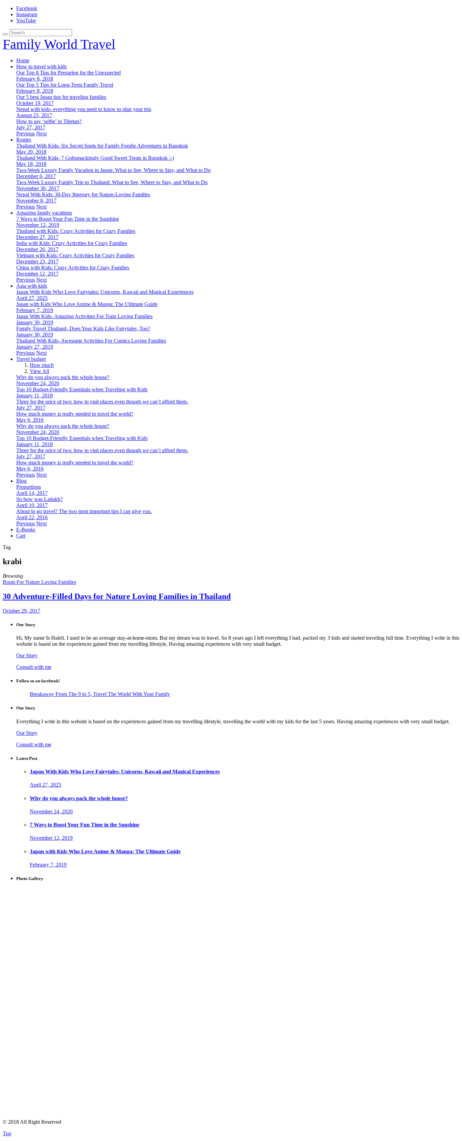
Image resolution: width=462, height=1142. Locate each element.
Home (22, 60)
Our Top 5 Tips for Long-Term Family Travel (64, 85)
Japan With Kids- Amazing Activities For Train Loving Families (84, 316)
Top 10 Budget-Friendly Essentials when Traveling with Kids (81, 389)
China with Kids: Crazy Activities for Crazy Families (72, 267)
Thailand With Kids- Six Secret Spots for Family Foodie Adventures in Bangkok (102, 146)
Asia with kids (31, 286)
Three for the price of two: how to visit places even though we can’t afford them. (102, 401)
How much (42, 365)
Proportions (28, 487)
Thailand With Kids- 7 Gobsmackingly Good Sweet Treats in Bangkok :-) (95, 158)
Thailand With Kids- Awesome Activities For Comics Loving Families (91, 341)
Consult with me (33, 667)
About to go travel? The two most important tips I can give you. (84, 511)
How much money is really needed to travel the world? (74, 414)
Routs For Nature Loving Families (39, 582)
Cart (20, 536)
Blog (21, 481)
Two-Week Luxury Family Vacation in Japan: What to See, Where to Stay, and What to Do (113, 170)
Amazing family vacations (44, 213)
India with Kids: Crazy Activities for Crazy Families (71, 243)
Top (7, 1133)
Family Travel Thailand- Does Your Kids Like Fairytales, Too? (83, 328)
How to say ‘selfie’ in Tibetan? (49, 121)
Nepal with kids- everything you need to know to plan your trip (83, 109)
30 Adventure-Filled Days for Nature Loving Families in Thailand (117, 596)
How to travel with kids (41, 66)
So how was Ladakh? (39, 499)
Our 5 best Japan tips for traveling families (61, 97)
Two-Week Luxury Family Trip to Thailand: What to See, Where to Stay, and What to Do (112, 182)
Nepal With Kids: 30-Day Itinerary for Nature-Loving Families (83, 194)
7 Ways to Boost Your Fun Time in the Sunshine (67, 219)
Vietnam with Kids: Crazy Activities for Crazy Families (75, 255)
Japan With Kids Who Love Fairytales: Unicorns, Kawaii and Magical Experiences (104, 292)
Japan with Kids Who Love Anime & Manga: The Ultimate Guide (87, 304)
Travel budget (31, 359)
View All (39, 371)
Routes (23, 139)
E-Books (25, 529)
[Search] (5, 34)
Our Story (27, 655)
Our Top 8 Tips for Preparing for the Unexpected (68, 72)
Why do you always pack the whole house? (62, 377)
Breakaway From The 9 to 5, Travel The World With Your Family (100, 694)
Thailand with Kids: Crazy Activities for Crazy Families (75, 231)
